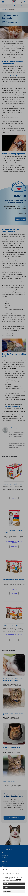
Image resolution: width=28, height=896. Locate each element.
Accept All (5, 883)
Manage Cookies (7, 891)
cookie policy (18, 880)
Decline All (5, 887)
